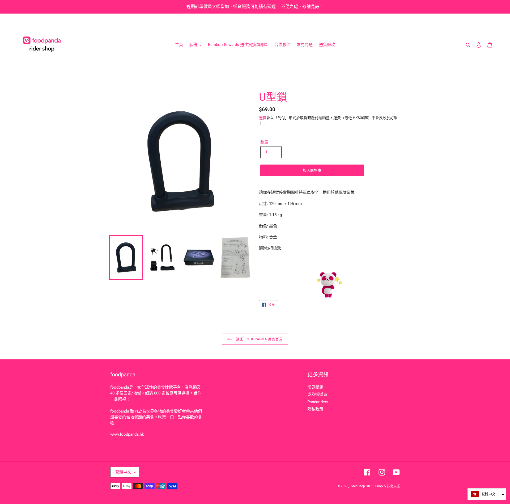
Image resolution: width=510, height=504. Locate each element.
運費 (262, 118)
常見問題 (315, 387)
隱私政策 (315, 409)
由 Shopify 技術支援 (385, 486)
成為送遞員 (317, 394)
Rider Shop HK (360, 486)
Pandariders (317, 402)
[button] (487, 494)
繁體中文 (123, 472)
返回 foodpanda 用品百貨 (259, 339)
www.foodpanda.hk (127, 434)
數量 (264, 142)
